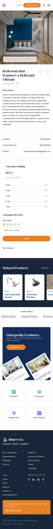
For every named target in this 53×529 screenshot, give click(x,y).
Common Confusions (36, 456)
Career (5, 479)
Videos (30, 464)
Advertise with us (9, 456)
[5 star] (18, 224)
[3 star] (11, 224)
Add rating (7, 220)
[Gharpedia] (13, 439)
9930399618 (45, 145)
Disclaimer (7, 524)
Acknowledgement (10, 495)
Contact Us (7, 491)
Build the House (8, 316)
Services (6, 464)
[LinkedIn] (33, 479)
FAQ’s (5, 483)
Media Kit (31, 453)
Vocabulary (32, 468)
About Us (6, 487)
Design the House (29, 316)
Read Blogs (15, 347)
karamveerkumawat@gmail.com (37, 151)
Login (18, 5)
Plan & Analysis (33, 460)
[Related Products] (26, 282)
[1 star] (4, 224)
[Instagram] (38, 479)
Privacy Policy (17, 524)
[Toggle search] (44, 5)
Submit (26, 238)
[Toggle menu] (48, 5)
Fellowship (7, 460)
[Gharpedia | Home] (4, 5)
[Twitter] (29, 479)
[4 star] (14, 224)
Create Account (32, 5)
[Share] (39, 71)
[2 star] (7, 224)
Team (5, 475)
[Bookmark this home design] (47, 71)
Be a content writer (10, 453)
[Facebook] (43, 479)
